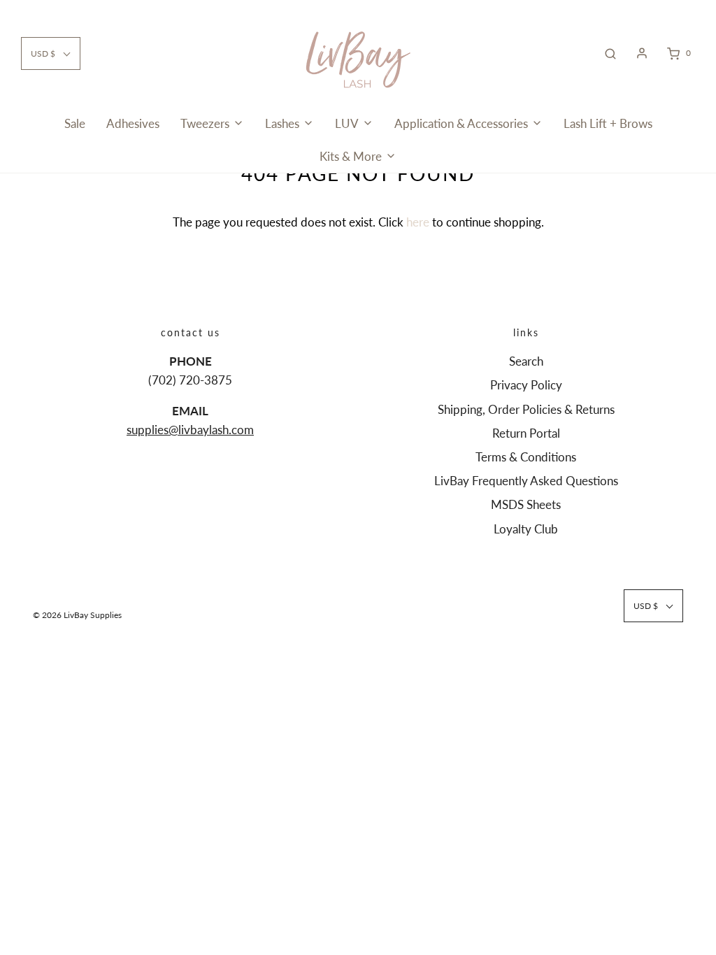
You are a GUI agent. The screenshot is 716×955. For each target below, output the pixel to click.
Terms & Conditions (525, 457)
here (417, 222)
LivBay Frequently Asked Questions (526, 480)
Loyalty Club (526, 529)
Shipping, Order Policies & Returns (526, 409)
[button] (50, 53)
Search (526, 361)
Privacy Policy (526, 385)
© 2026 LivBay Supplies (77, 615)
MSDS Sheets (526, 504)
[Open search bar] (610, 53)
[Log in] (641, 53)
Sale (74, 123)
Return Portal (526, 433)
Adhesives (132, 123)
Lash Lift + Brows (608, 123)
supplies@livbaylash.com (190, 429)
